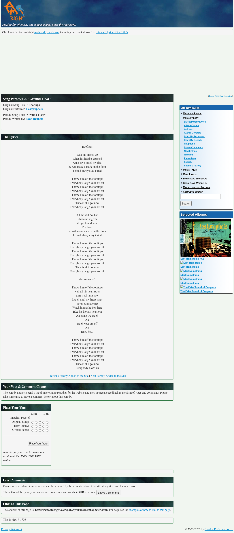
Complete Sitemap (193, 191)
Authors (188, 129)
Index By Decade (193, 140)
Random (188, 154)
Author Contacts (192, 133)
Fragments (189, 143)
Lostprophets (34, 109)
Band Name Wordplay (195, 178)
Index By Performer (194, 136)
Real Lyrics (190, 174)
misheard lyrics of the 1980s (112, 32)
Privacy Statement (11, 529)
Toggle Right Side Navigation (220, 96)
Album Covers (191, 125)
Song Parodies (13, 98)
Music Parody (191, 117)
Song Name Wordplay (195, 182)
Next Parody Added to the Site (108, 376)
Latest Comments (193, 147)
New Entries (190, 151)
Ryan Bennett (34, 119)
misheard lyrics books (46, 32)
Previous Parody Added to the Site (68, 376)
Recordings (190, 158)
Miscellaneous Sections (196, 187)
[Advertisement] (117, 64)
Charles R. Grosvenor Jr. (219, 529)
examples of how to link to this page (149, 510)
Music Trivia (190, 169)
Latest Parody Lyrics (195, 122)
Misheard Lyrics (192, 113)
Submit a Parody (192, 165)
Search (188, 162)
